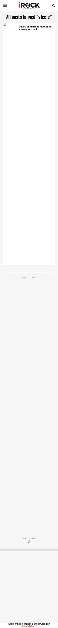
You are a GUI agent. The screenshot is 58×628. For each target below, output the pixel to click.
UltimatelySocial (29, 626)
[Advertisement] (29, 403)
